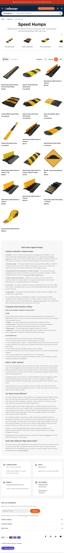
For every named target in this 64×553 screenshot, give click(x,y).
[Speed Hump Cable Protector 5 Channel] (32, 186)
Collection (10, 19)
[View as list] (61, 59)
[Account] (58, 9)
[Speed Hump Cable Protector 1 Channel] (53, 70)
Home (3, 19)
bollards (48, 435)
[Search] (60, 13)
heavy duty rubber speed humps (33, 275)
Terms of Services (23, 515)
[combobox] (32, 13)
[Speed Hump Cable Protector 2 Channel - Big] (10, 158)
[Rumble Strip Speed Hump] (10, 131)
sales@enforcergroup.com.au (15, 484)
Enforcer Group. (11, 543)
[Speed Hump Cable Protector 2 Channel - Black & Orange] (32, 158)
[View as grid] (56, 59)
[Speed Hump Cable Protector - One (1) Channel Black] (10, 72)
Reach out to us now (39, 301)
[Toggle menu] (2, 9)
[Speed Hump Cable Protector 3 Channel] (10, 187)
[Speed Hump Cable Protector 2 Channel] (32, 129)
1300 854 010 (24, 450)
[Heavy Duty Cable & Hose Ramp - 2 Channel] (53, 187)
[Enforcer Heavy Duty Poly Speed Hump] (32, 72)
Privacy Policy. (35, 515)
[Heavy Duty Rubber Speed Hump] (53, 102)
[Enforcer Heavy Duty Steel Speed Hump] (32, 102)
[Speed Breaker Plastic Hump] (53, 131)
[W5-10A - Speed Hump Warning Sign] (53, 158)
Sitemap (19, 543)
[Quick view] (18, 67)
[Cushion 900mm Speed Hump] (10, 102)
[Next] (62, 34)
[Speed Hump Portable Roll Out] (10, 216)
